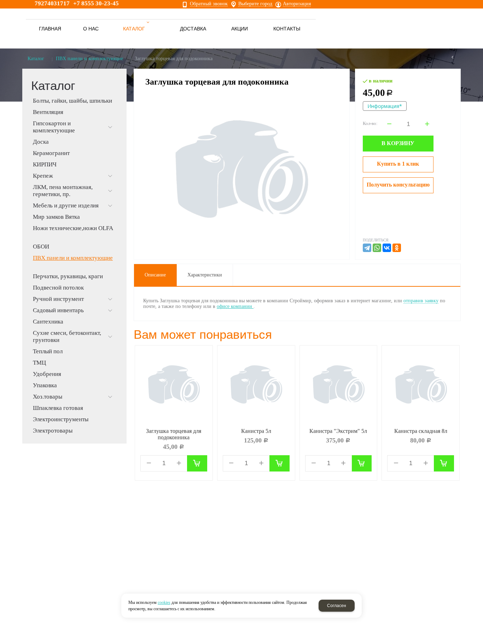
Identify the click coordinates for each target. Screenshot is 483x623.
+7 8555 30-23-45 (96, 3)
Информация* (384, 106)
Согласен (336, 605)
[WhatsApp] (377, 248)
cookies (164, 602)
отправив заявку (420, 300)
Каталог (36, 58)
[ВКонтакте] (387, 248)
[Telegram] (367, 248)
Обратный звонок (209, 3)
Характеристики (204, 275)
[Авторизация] (479, 3)
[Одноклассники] (396, 248)
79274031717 (52, 3)
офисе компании (235, 306)
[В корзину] (197, 463)
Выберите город (255, 3)
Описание (155, 275)
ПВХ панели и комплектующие (89, 58)
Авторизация (297, 3)
